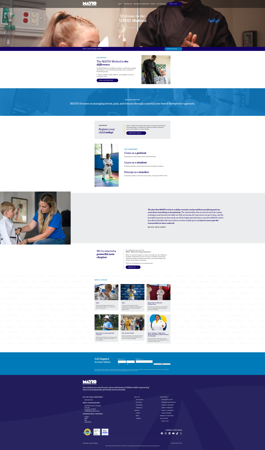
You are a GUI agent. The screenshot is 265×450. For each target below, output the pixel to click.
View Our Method (106, 80)
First (119, 364)
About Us (132, 267)
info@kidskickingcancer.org (91, 411)
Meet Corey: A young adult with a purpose (105, 333)
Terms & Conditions (94, 443)
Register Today (172, 48)
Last (127, 364)
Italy (85, 420)
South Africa (87, 422)
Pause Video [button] (131, 27)
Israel (85, 418)
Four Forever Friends (128, 333)
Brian (123, 303)
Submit (162, 364)
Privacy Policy (86, 443)
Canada (86, 416)
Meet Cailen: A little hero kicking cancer (155, 303)
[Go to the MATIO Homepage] (90, 4)
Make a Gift (173, 3)
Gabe (97, 303)
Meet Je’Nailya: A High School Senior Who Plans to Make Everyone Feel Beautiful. (158, 334)
